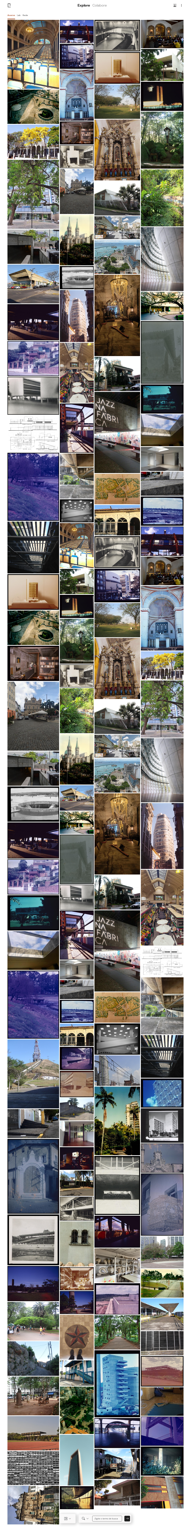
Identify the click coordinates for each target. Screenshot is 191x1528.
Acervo (11, 15)
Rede (25, 15)
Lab (19, 15)
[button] (175, 5)
